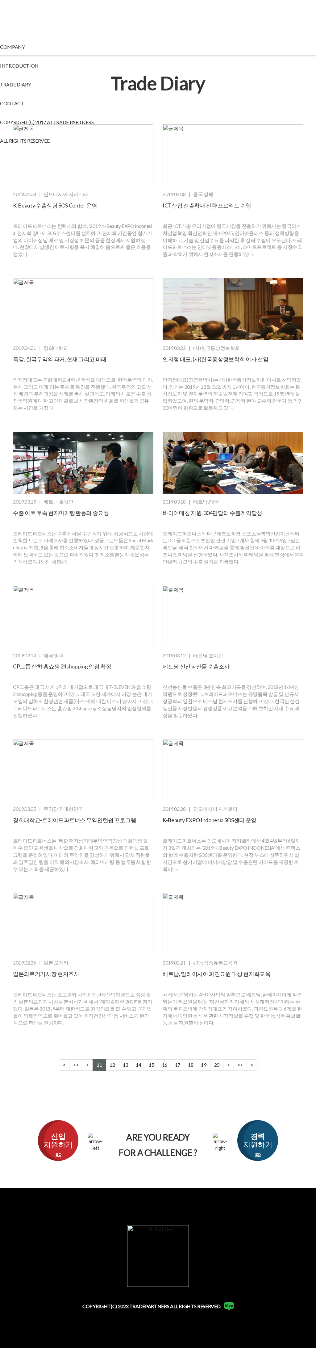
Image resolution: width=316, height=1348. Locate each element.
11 (99, 1065)
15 (151, 1065)
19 (203, 1065)
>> (240, 1065)
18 (190, 1065)
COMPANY (12, 47)
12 (112, 1065)
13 (125, 1065)
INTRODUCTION (19, 66)
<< (75, 1065)
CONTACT (12, 103)
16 (164, 1065)
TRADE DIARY (15, 84)
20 (216, 1065)
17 (177, 1065)
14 (138, 1065)
